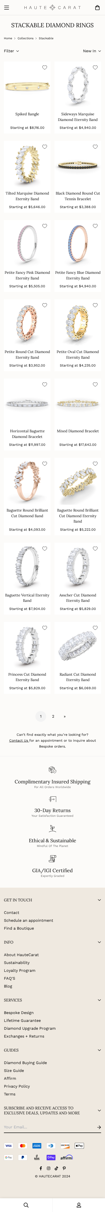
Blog (8, 986)
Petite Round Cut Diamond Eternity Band (27, 354)
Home (8, 38)
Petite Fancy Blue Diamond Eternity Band (78, 275)
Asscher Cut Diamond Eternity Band (77, 598)
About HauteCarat (21, 954)
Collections (25, 38)
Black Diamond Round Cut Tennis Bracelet (78, 196)
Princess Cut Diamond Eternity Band (27, 677)
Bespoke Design (19, 1012)
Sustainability (17, 962)
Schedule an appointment (28, 920)
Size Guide (14, 1070)
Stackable (46, 38)
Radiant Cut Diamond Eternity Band (78, 677)
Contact (11, 912)
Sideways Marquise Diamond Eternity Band (78, 117)
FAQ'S (9, 978)
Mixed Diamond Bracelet (78, 431)
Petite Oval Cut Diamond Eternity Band (78, 354)
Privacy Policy (17, 1086)
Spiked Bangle (27, 114)
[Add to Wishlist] (45, 67)
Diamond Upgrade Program (30, 1028)
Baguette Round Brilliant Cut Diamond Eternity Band (78, 516)
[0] (96, 7)
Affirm (10, 1078)
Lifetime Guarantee (22, 1020)
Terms (9, 1094)
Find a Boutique (19, 928)
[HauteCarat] (52, 7)
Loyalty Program (19, 970)
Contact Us (18, 740)
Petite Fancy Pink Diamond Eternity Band (27, 275)
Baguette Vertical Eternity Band (27, 598)
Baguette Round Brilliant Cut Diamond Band (27, 513)
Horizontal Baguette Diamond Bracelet (27, 434)
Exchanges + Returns (24, 1036)
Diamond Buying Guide (25, 1062)
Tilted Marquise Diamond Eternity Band (27, 196)
